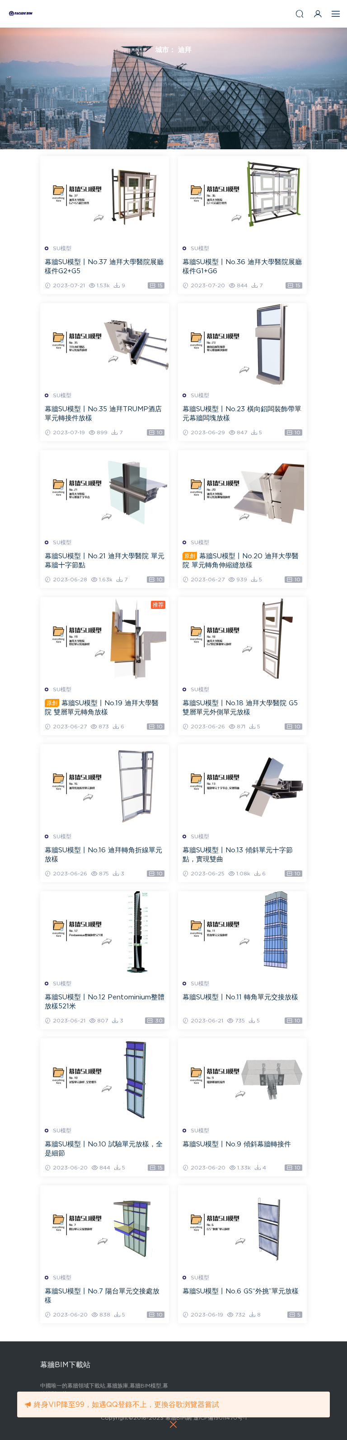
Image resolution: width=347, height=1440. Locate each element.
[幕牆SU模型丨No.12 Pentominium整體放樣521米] (104, 932)
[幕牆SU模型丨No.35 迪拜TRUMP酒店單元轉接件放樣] (104, 344)
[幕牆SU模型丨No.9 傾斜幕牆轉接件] (242, 1079)
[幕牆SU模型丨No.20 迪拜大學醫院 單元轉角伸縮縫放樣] (242, 491)
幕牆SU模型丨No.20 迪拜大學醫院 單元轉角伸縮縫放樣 (241, 561)
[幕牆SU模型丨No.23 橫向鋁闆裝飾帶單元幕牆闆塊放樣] (242, 344)
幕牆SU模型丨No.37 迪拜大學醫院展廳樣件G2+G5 (104, 267)
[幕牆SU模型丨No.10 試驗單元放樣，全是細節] (104, 1079)
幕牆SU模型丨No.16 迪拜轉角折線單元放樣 (103, 855)
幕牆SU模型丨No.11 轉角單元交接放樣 (240, 997)
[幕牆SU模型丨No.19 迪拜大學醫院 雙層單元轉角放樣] (104, 638)
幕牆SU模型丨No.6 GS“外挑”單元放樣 (241, 1291)
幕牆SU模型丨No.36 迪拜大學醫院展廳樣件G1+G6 (242, 267)
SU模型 (62, 248)
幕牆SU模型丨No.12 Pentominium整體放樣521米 (104, 1002)
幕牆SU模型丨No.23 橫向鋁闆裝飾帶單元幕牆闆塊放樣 (242, 414)
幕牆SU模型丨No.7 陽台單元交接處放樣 (102, 1296)
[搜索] (299, 14)
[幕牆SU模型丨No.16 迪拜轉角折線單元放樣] (104, 785)
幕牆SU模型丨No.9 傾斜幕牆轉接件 (237, 1144)
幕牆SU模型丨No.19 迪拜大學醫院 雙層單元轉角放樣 (102, 708)
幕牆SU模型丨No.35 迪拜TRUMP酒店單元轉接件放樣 (103, 414)
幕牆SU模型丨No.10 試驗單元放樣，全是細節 (104, 1149)
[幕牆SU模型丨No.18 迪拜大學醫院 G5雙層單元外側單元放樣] (242, 638)
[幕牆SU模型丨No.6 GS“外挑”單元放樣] (242, 1226)
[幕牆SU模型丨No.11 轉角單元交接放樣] (242, 932)
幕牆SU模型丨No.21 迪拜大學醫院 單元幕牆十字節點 (104, 561)
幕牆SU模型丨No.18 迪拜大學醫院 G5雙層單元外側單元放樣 (240, 708)
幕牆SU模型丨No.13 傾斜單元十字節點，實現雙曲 (238, 855)
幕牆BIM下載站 (20, 13)
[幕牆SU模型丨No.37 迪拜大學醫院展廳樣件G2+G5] (104, 197)
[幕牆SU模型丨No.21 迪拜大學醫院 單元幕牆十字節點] (104, 491)
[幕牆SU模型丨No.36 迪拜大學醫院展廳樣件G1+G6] (242, 197)
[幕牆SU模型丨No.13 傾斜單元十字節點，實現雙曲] (242, 785)
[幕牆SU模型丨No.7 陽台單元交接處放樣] (104, 1226)
